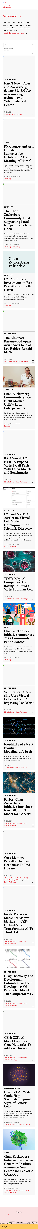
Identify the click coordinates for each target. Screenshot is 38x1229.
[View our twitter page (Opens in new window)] (27, 1214)
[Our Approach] (8, 5)
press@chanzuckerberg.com (13, 33)
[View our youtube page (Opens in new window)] (32, 1214)
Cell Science (8, 878)
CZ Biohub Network (10, 823)
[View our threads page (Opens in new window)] (18, 1214)
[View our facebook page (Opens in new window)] (8, 1214)
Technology (23, 482)
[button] (19, 48)
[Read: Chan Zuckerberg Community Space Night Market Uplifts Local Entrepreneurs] (19, 397)
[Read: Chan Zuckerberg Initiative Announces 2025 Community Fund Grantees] (19, 632)
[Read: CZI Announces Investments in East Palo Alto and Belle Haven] (19, 279)
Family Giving (16, 247)
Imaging (25, 878)
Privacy (23, 1224)
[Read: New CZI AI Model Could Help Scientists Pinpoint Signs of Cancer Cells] (19, 1095)
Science (17, 482)
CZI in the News (17, 114)
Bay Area (7, 361)
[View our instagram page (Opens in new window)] (13, 1214)
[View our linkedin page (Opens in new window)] (22, 1214)
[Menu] (34, 5)
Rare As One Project (10, 880)
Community (7, 114)
